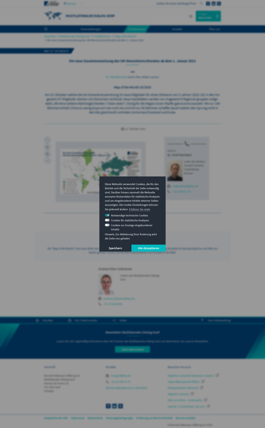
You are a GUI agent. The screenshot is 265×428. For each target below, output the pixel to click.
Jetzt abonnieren (132, 349)
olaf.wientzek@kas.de (185, 186)
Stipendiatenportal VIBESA (184, 381)
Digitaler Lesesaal (178, 394)
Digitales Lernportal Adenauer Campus (191, 375)
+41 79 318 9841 (113, 304)
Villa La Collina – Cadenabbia (185, 400)
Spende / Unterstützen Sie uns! (186, 406)
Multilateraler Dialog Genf (75, 36)
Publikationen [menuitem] (136, 29)
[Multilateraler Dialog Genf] (53, 15)
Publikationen (102, 36)
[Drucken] (47, 147)
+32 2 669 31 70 (181, 191)
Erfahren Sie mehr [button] (139, 209)
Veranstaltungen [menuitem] (91, 29)
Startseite (50, 36)
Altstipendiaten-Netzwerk (183, 388)
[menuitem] (49, 29)
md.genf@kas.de (120, 375)
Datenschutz (95, 418)
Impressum (78, 418)
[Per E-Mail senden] (47, 154)
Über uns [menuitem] (214, 29)
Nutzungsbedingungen (119, 418)
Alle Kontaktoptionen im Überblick (126, 388)
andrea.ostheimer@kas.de (119, 298)
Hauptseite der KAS (56, 418)
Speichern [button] (115, 248)
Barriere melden (186, 418)
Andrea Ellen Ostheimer (115, 269)
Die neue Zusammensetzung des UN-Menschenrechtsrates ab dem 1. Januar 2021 (95, 40)
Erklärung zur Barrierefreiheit (154, 418)
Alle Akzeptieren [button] (148, 248)
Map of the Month (125, 36)
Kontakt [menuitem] (177, 29)
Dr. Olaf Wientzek (116, 77)
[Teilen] (47, 161)
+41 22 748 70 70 (120, 381)
